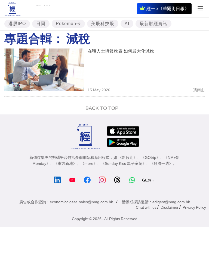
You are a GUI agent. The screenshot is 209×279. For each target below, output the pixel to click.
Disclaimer (170, 207)
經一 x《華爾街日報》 (167, 8)
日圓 (40, 23)
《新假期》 (127, 157)
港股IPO (17, 23)
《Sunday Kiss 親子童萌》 (123, 163)
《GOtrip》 (150, 157)
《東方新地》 (65, 163)
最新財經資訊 (153, 23)
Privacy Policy (194, 207)
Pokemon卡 (68, 23)
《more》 (89, 163)
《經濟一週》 (161, 163)
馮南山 (199, 90)
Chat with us (146, 207)
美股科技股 (102, 23)
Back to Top (101, 108)
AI (127, 23)
